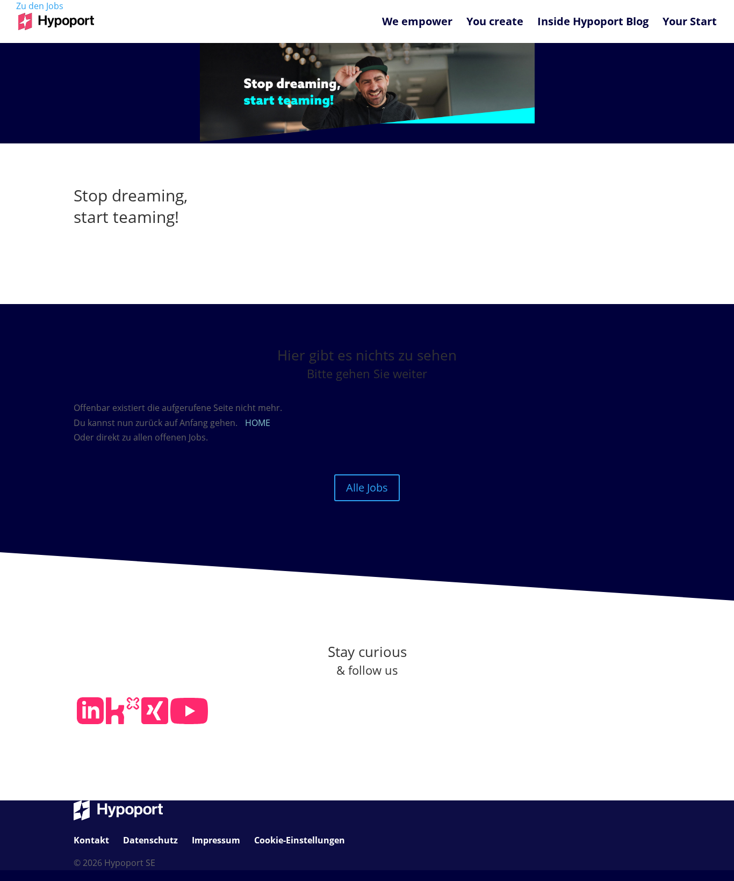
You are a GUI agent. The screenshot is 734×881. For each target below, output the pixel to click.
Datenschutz (150, 840)
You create (494, 23)
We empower (417, 23)
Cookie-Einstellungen (299, 840)
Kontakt (91, 840)
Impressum (216, 840)
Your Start (690, 23)
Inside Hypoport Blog (593, 23)
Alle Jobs (367, 487)
